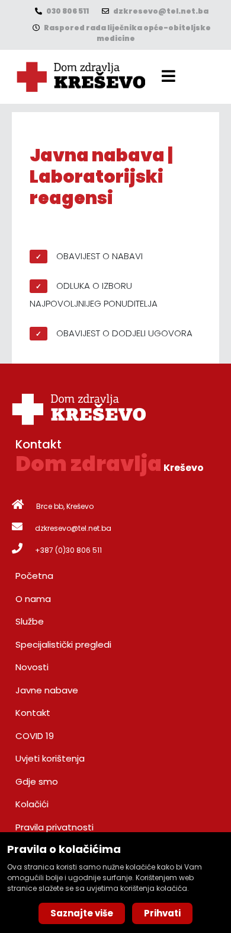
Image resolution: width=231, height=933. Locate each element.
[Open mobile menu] (168, 76)
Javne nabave (46, 690)
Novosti (32, 667)
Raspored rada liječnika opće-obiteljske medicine (127, 33)
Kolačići (32, 804)
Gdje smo (36, 781)
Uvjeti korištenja (50, 758)
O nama (33, 599)
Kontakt (32, 712)
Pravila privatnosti (54, 827)
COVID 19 (34, 736)
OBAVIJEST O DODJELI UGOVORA (124, 333)
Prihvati (162, 913)
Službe (29, 621)
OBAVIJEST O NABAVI (99, 256)
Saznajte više (81, 913)
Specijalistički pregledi (63, 644)
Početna (34, 575)
